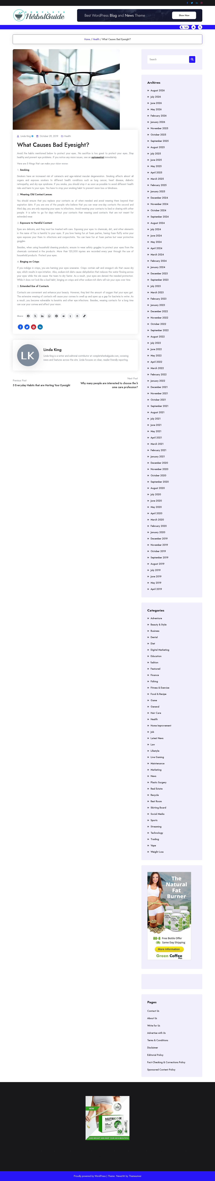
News (153, 776)
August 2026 (158, 90)
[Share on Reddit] (63, 316)
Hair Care (156, 713)
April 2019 (156, 589)
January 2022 (158, 381)
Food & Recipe (158, 694)
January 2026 (158, 122)
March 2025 (157, 179)
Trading (155, 839)
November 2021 (159, 393)
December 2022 (159, 311)
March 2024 (157, 254)
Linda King (52, 349)
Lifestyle (155, 751)
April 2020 (156, 513)
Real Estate (156, 788)
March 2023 (157, 292)
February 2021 (158, 450)
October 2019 (158, 551)
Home (87, 39)
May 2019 (156, 582)
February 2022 (159, 374)
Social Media (157, 814)
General (155, 706)
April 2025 (156, 172)
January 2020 (158, 532)
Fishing (154, 681)
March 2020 (157, 519)
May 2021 (156, 431)
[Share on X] (35, 316)
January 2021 (158, 456)
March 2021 (157, 444)
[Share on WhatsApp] (49, 316)
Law (153, 744)
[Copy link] (84, 316)
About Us (152, 1018)
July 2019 (156, 570)
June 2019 (156, 576)
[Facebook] (187, 3)
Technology (157, 833)
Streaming (156, 826)
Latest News (157, 738)
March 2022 (157, 368)
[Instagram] (201, 3)
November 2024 (159, 204)
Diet (153, 643)
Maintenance (157, 763)
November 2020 (159, 469)
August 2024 (158, 223)
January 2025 (158, 191)
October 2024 (158, 210)
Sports (154, 820)
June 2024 (156, 235)
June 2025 (156, 160)
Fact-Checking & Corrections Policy (166, 1062)
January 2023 (158, 305)
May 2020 (156, 507)
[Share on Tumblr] (70, 316)
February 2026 (159, 115)
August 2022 (158, 336)
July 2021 (156, 418)
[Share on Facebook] (28, 316)
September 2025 (159, 141)
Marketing (156, 769)
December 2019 (159, 538)
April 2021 (156, 437)
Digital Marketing (160, 650)
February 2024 (159, 261)
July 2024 (156, 229)
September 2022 (160, 330)
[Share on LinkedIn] (42, 316)
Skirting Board (158, 807)
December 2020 (159, 463)
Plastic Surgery (158, 782)
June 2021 (156, 425)
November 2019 (159, 545)
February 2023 (158, 298)
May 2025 (156, 166)
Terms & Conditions (157, 1040)
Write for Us (153, 1025)
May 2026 (156, 109)
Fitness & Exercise (160, 687)
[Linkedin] (197, 3)
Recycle (155, 795)
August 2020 (158, 488)
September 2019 (159, 557)
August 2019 (157, 564)
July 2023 (156, 286)
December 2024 (159, 197)
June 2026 (156, 103)
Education (156, 656)
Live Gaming (157, 757)
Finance (155, 675)
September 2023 (159, 280)
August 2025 (158, 147)
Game (154, 700)
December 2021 (159, 387)
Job (152, 732)
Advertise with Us (156, 1033)
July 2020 (156, 494)
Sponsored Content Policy (161, 1069)
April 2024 (156, 248)
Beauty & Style (158, 624)
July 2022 (156, 343)
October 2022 (158, 324)
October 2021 (158, 399)
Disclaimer (152, 1047)
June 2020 (156, 500)
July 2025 (156, 153)
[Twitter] (192, 3)
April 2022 (156, 362)
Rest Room (156, 801)
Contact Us (153, 1011)
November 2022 (159, 317)
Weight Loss (157, 852)
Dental (154, 637)
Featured (155, 668)
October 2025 (158, 134)
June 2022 (156, 349)
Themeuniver (135, 1176)
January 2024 (158, 267)
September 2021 (159, 406)
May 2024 (156, 242)
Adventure (156, 618)
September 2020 (160, 481)
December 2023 (159, 273)
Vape (153, 845)
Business (155, 631)
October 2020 (158, 475)
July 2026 (156, 96)
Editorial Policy (155, 1055)
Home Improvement (161, 725)
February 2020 (159, 526)
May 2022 (156, 355)
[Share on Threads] (77, 316)
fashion (154, 662)
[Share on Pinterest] (56, 316)
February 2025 (158, 185)
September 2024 (160, 216)
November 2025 (159, 128)
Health (96, 39)
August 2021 (157, 412)
